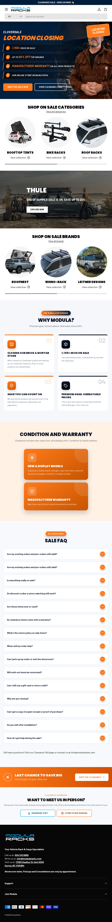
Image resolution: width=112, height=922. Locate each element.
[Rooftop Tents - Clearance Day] (20, 132)
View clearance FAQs (50, 87)
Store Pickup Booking (76, 813)
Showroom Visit (40, 813)
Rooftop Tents (20, 152)
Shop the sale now (18, 87)
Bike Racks (56, 152)
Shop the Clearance (90, 777)
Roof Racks (92, 152)
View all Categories (56, 111)
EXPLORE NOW (37, 209)
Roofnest (20, 282)
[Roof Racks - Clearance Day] (91, 132)
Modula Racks (15, 915)
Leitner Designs (91, 282)
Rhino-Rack (55, 282)
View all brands (56, 241)
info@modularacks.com (83, 752)
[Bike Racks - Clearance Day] (56, 132)
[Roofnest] (20, 261)
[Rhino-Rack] (56, 261)
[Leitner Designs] (91, 261)
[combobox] (56, 16)
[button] (105, 9)
